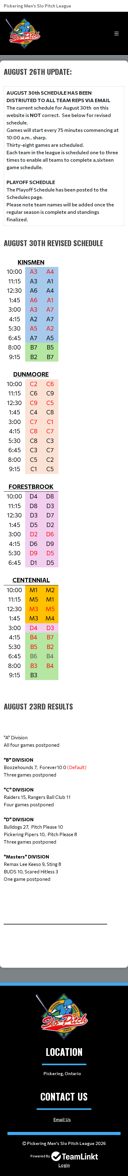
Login (64, 1165)
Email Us (62, 1119)
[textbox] (64, 490)
